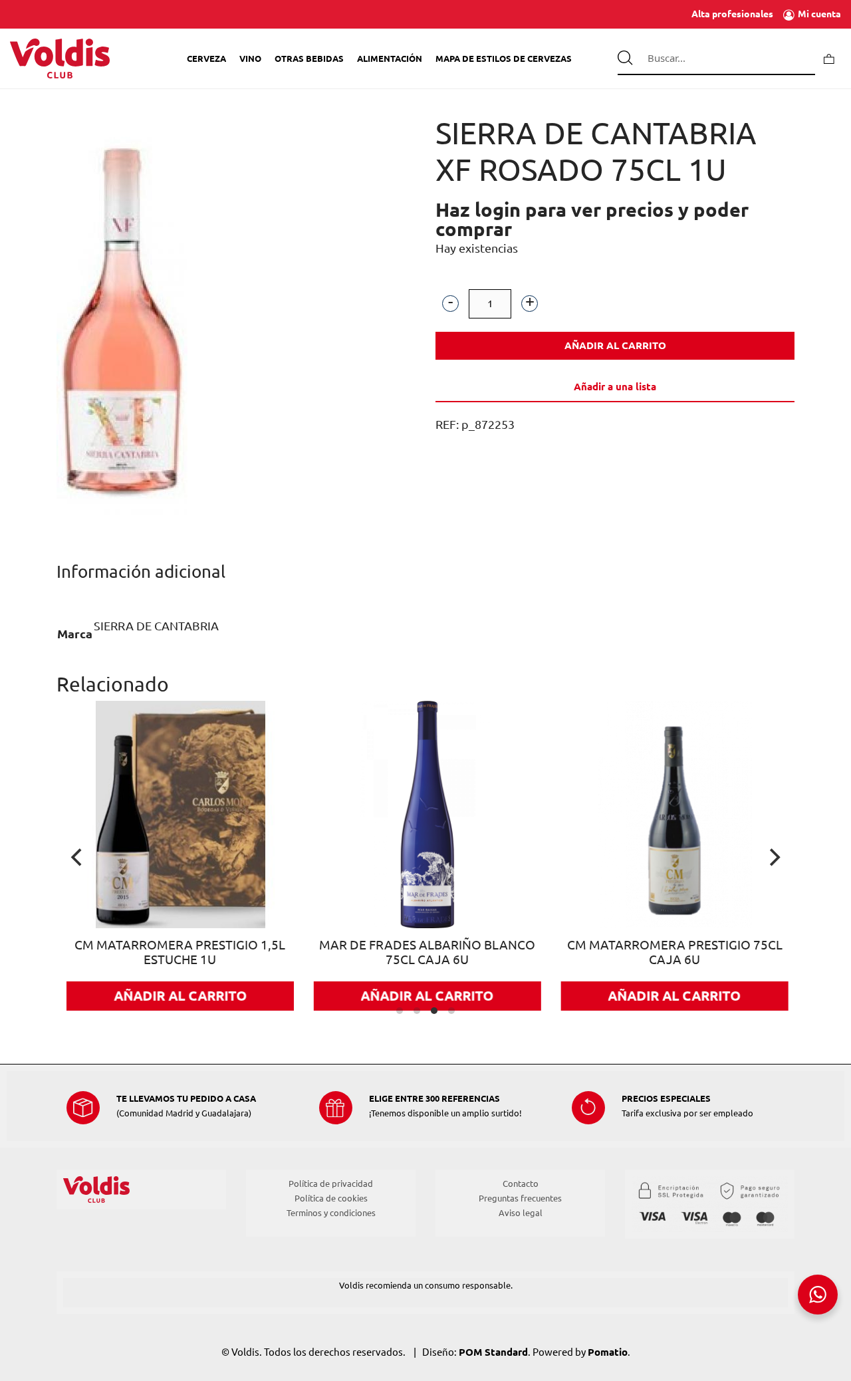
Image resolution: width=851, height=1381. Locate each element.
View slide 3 (434, 1010)
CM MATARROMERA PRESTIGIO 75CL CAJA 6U (645, 952)
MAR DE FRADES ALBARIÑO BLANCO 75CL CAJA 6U (397, 952)
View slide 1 (399, 1010)
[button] (450, 303)
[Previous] (77, 857)
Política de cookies (331, 1198)
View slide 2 (417, 1010)
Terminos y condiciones (331, 1212)
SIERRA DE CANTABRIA (156, 625)
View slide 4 (451, 1010)
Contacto (521, 1183)
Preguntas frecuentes (520, 1198)
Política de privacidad (331, 1183)
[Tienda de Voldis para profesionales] (60, 58)
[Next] (773, 857)
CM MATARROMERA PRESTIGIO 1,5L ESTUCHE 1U (150, 952)
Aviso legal (521, 1212)
